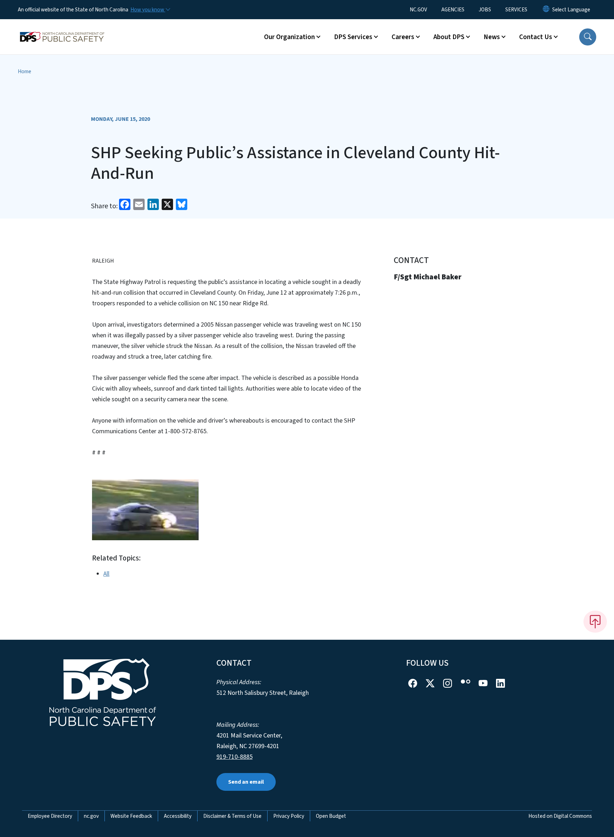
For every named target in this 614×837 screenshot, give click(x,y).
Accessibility (178, 816)
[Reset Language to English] (546, 9)
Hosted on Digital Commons (560, 816)
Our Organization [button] (289, 37)
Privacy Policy (288, 816)
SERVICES (516, 10)
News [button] (492, 37)
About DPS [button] (448, 37)
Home (24, 71)
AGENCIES (452, 10)
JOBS (485, 10)
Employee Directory (50, 816)
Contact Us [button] (535, 37)
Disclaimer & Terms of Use (232, 816)
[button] (587, 36)
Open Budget (331, 816)
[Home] (62, 29)
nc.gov (91, 816)
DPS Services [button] (353, 37)
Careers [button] (403, 37)
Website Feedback (131, 816)
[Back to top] (595, 622)
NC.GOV (418, 10)
